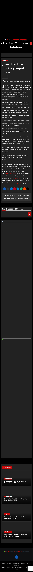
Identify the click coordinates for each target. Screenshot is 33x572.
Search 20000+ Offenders (12, 209)
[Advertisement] (16, 18)
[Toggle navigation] (1, 43)
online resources (11, 173)
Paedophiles (8, 478)
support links (19, 183)
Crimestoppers (17, 178)
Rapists (5, 60)
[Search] (29, 214)
